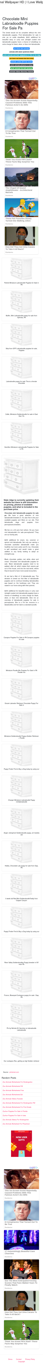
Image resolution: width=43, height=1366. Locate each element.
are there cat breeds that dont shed (21, 58)
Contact (19, 1359)
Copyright (21, 1361)
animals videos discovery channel (21, 72)
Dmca (10, 1359)
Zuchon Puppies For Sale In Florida (15, 1111)
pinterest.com (14, 1072)
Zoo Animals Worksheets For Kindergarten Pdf (19, 1103)
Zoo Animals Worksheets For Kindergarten (17, 1082)
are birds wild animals (21, 48)
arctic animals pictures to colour (21, 65)
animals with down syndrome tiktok (21, 52)
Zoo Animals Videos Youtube (13, 1099)
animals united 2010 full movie (21, 62)
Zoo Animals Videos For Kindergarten (16, 1119)
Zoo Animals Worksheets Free (13, 1090)
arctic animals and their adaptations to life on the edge (21, 55)
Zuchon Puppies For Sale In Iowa (14, 1115)
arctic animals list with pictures (21, 68)
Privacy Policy (30, 1359)
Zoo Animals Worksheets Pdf (13, 1086)
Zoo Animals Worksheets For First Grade (17, 1107)
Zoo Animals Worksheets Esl (13, 1094)
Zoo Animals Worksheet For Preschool (16, 1124)
